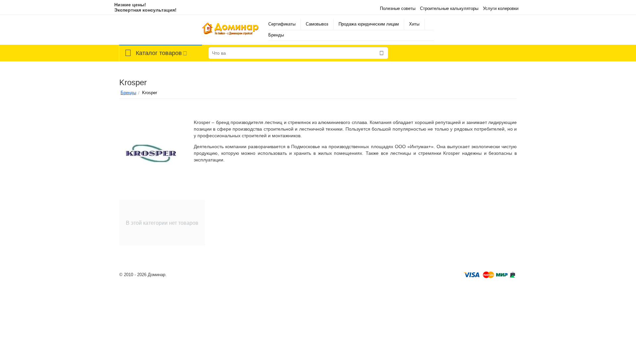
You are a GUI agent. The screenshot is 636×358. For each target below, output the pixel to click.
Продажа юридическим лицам (369, 24)
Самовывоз (317, 24)
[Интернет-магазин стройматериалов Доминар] (230, 29)
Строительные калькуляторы (449, 8)
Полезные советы (397, 8)
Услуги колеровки (500, 8)
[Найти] (381, 53)
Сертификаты (281, 24)
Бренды (276, 34)
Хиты (414, 24)
